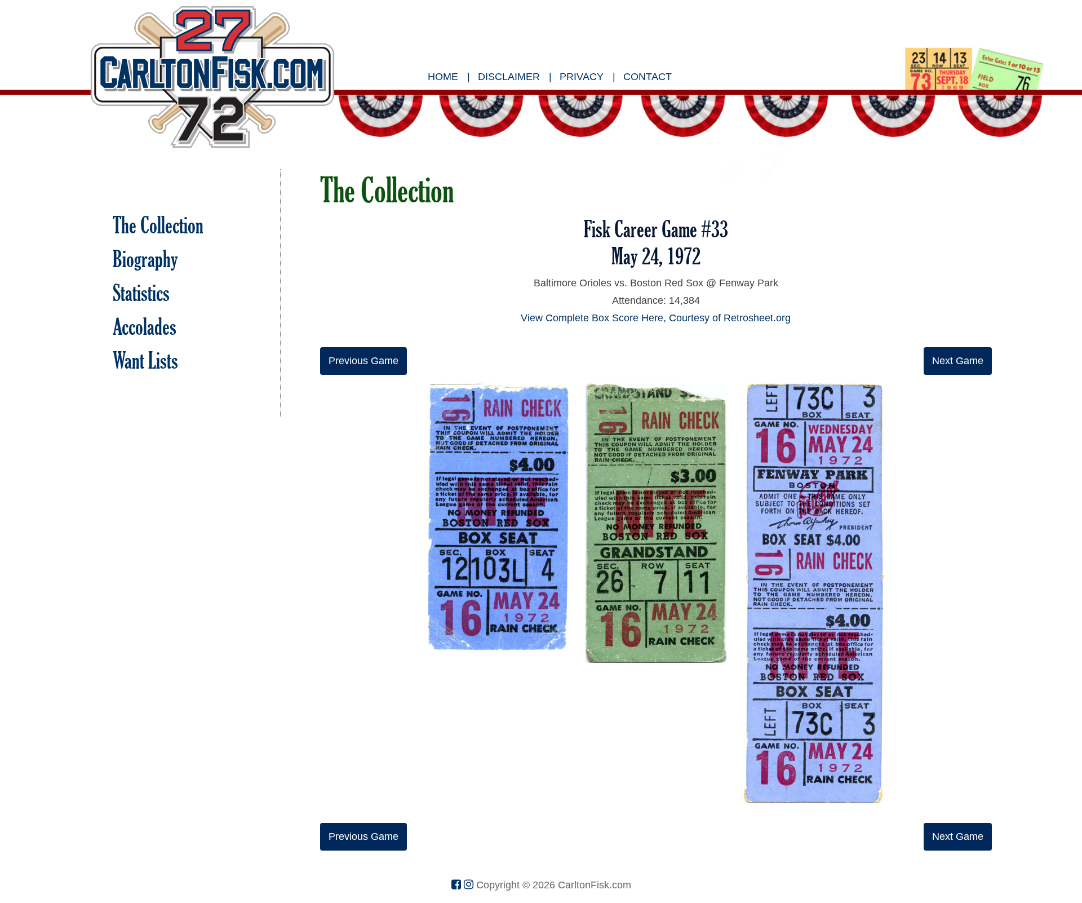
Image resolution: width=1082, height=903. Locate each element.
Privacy (582, 76)
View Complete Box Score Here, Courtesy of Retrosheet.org (656, 318)
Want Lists (145, 360)
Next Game (957, 360)
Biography (145, 259)
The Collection (158, 225)
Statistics (141, 293)
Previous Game (363, 360)
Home (443, 76)
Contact (647, 76)
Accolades (144, 326)
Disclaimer (509, 76)
